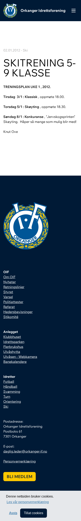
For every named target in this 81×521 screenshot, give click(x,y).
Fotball (8, 381)
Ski (5, 406)
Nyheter (9, 282)
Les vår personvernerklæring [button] (28, 502)
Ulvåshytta (11, 352)
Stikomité (10, 317)
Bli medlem (19, 476)
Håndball (10, 386)
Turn (6, 396)
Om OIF (9, 277)
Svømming (11, 391)
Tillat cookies (33, 513)
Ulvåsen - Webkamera (20, 357)
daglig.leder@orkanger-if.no (25, 451)
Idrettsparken (13, 342)
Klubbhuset (12, 337)
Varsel (8, 297)
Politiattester (13, 302)
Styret (8, 292)
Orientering (12, 401)
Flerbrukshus (13, 347)
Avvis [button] (13, 513)
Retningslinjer (13, 287)
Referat (9, 307)
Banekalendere (15, 362)
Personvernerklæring (19, 461)
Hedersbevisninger (18, 312)
